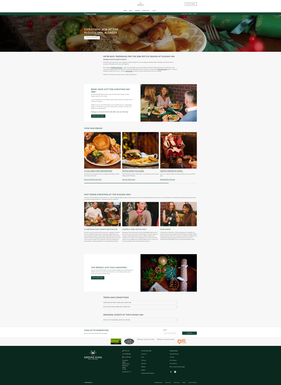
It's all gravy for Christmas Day (98, 171)
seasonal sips (128, 71)
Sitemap (184, 382)
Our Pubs (172, 357)
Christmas (143, 360)
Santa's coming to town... (171, 171)
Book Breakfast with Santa (178, 150)
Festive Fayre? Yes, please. (133, 171)
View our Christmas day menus (102, 150)
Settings (155, 13)
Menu (142, 357)
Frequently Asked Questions (147, 373)
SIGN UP (189, 333)
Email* (165, 330)
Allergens (143, 370)
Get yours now (98, 277)
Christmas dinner (162, 69)
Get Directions (125, 371)
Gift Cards (143, 363)
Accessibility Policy (158, 382)
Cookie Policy (168, 382)
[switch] (122, 13)
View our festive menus (140, 150)
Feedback (143, 366)
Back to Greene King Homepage (177, 366)
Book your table (92, 37)
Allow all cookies (188, 3)
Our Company (173, 360)
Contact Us (144, 354)
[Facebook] (171, 372)
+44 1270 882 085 (126, 354)
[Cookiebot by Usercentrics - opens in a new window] (89, 13)
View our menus (109, 37)
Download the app (174, 354)
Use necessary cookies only (188, 8)
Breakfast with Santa (116, 67)
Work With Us (173, 363)
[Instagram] (175, 372)
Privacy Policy (176, 382)
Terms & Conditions (193, 382)
